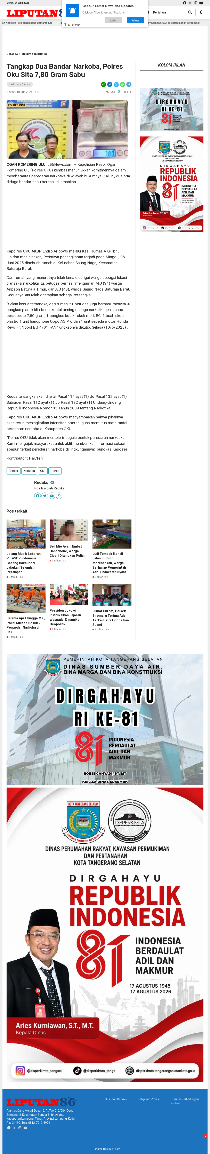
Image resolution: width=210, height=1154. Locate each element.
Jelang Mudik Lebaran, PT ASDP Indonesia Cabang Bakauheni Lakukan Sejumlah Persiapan (24, 563)
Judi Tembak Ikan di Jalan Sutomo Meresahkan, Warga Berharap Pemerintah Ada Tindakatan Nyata (109, 563)
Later (113, 20)
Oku (42, 471)
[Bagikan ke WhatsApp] (122, 84)
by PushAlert (74, 24)
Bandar (13, 471)
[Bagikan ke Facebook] (110, 84)
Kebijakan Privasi (149, 1099)
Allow (135, 20)
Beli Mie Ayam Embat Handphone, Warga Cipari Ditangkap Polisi (67, 551)
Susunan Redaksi (116, 1099)
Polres (55, 471)
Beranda (12, 53)
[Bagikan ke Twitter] (116, 84)
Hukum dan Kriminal (35, 53)
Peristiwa (159, 12)
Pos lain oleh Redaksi (49, 488)
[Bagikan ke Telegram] (128, 84)
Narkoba (29, 471)
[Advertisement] (69, 216)
